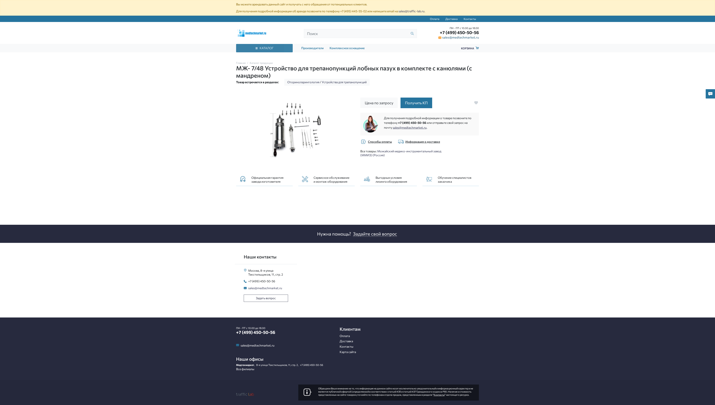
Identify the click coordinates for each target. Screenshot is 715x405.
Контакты (470, 18)
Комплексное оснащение (347, 48)
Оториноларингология (303, 82)
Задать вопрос (266, 298)
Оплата (434, 18)
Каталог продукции (261, 62)
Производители (312, 48)
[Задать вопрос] (710, 94)
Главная (241, 62)
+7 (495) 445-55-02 (353, 11)
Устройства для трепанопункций (344, 82)
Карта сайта (348, 352)
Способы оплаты (380, 141)
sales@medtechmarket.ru (460, 37)
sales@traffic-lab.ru (411, 11)
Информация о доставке (422, 141)
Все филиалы (245, 369)
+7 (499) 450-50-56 (459, 32)
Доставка (451, 18)
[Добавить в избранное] (476, 103)
